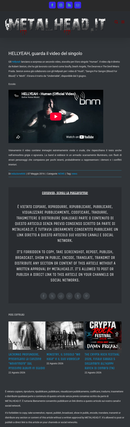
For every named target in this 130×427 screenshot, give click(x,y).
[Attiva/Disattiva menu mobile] (123, 22)
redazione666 (18, 173)
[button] (10, 348)
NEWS (61, 173)
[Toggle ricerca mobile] (116, 22)
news (74, 173)
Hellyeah (16, 61)
